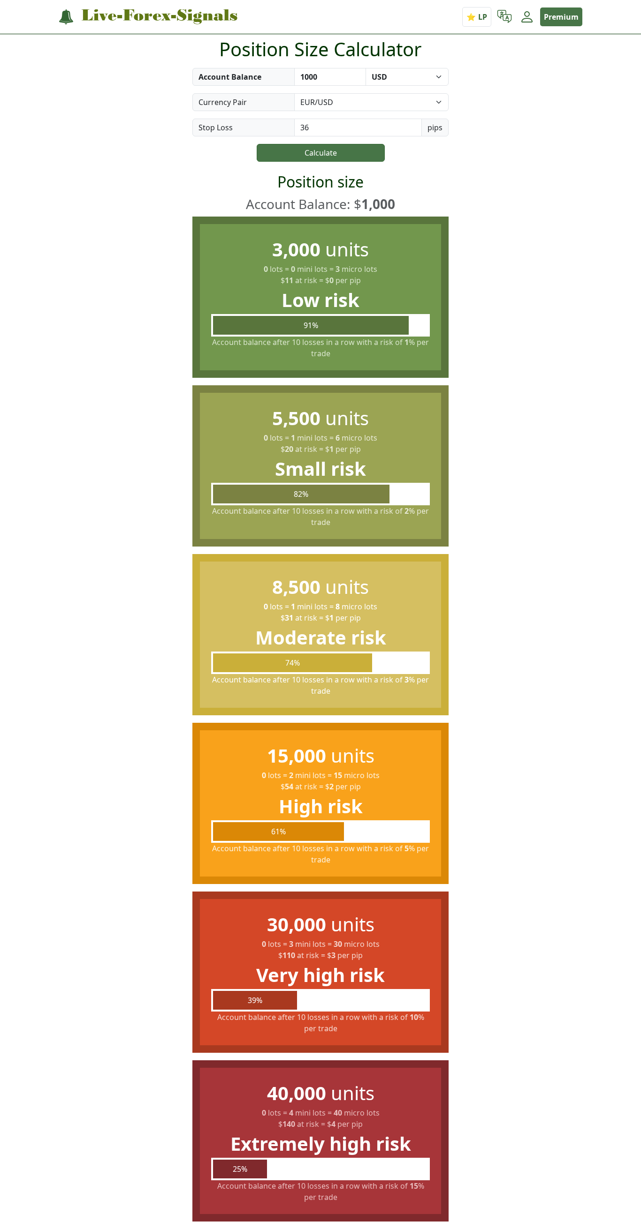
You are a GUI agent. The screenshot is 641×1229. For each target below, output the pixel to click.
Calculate (321, 153)
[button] (504, 17)
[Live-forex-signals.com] (148, 17)
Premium (561, 17)
